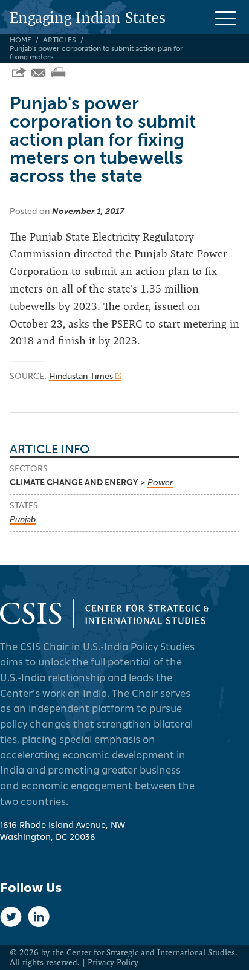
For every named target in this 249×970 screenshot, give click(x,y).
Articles (59, 40)
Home (20, 40)
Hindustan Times (82, 376)
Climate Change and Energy (74, 482)
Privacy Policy (113, 962)
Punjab (23, 519)
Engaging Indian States (88, 17)
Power (160, 482)
